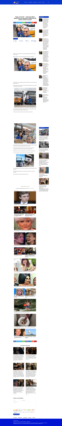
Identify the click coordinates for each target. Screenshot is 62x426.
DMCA (21, 421)
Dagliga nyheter (35, 2)
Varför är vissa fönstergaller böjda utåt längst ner (43, 175)
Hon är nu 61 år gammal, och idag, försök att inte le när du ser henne (43, 150)
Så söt (28, 186)
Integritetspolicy (15, 421)
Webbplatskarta (28, 421)
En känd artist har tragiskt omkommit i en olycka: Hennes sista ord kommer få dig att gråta (43, 138)
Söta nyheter (25, 2)
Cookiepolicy (18, 421)
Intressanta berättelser (24, 186)
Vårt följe (43, 2)
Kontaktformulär (24, 421)
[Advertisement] (31, 10)
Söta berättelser (30, 2)
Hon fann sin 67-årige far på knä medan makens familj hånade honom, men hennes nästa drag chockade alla (46, 90)
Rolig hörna (39, 2)
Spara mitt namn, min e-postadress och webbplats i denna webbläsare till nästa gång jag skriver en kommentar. (24, 412)
